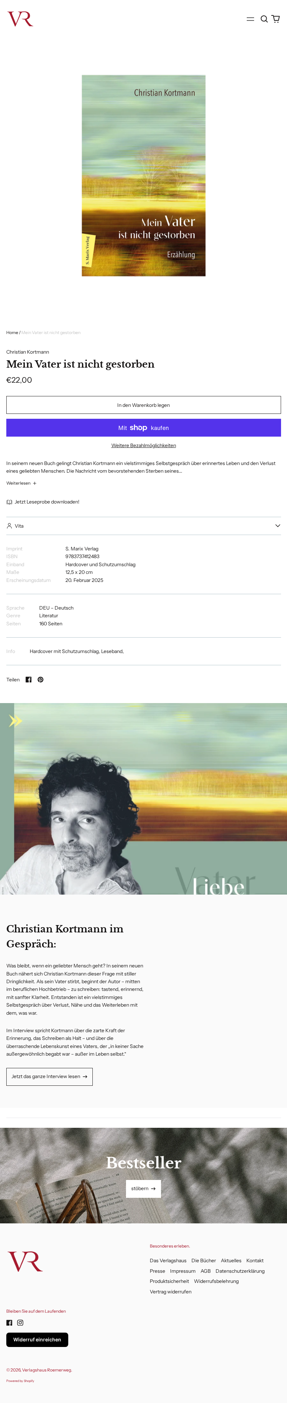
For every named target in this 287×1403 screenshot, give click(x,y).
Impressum (183, 1271)
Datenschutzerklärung (240, 1271)
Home (12, 332)
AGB (206, 1271)
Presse (157, 1271)
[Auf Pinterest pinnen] (40, 679)
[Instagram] (20, 1323)
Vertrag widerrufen (170, 1292)
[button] (264, 19)
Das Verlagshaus (168, 1260)
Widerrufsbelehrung (216, 1281)
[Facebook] (9, 1323)
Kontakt (255, 1260)
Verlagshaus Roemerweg (46, 1370)
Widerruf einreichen (37, 1339)
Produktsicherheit (169, 1281)
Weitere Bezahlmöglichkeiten (143, 445)
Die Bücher (203, 1260)
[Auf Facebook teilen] (29, 679)
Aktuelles (231, 1260)
